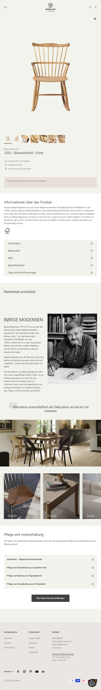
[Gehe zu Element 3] (26, 139)
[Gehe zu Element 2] (17, 139)
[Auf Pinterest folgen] (30, 671)
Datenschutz (9, 647)
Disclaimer (33, 652)
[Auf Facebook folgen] (18, 671)
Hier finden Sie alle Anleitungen (50, 598)
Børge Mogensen (11, 149)
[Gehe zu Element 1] (8, 139)
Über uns (33, 643)
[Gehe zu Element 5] (43, 139)
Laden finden (34, 638)
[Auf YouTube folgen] (37, 671)
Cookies (7, 643)
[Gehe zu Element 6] (52, 139)
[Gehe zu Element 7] (61, 139)
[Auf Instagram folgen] (24, 671)
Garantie (8, 638)
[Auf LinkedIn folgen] (43, 671)
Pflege (31, 647)
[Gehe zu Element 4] (34, 139)
